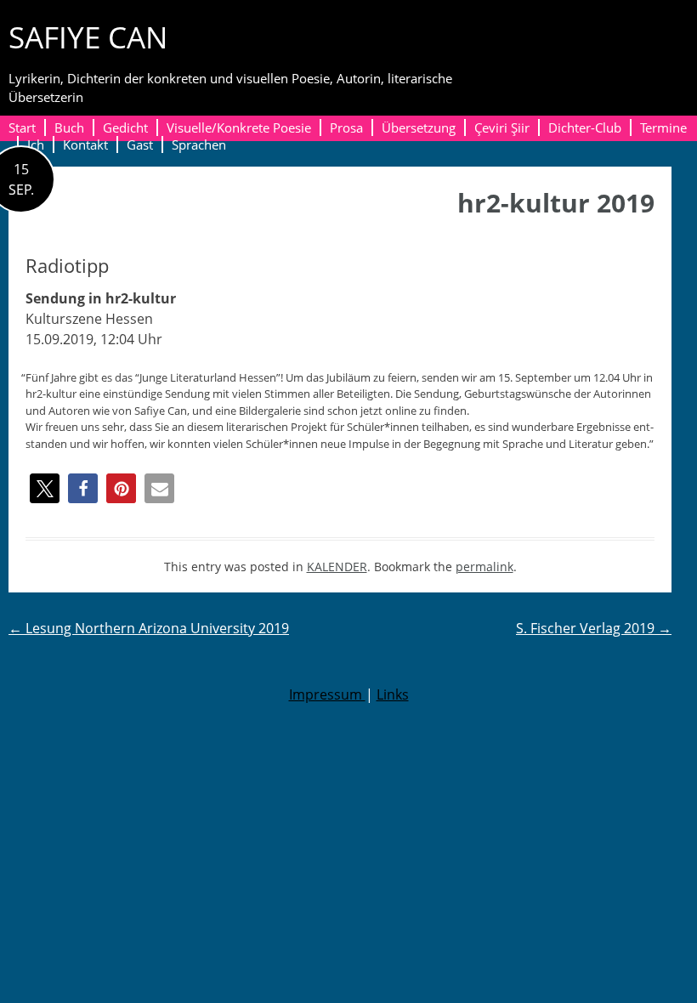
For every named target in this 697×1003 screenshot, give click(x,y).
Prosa (346, 127)
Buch (69, 127)
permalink (484, 566)
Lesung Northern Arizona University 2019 (148, 628)
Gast (140, 144)
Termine (663, 127)
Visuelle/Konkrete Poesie (239, 127)
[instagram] (678, 49)
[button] (45, 488)
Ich (35, 144)
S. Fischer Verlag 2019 (594, 628)
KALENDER (337, 566)
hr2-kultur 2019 (555, 202)
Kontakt (85, 144)
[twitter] (650, 49)
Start (22, 127)
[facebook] (622, 49)
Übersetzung (419, 127)
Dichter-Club (584, 127)
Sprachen (199, 144)
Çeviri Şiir (502, 127)
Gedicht (125, 127)
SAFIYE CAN (87, 37)
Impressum (327, 694)
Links (393, 694)
